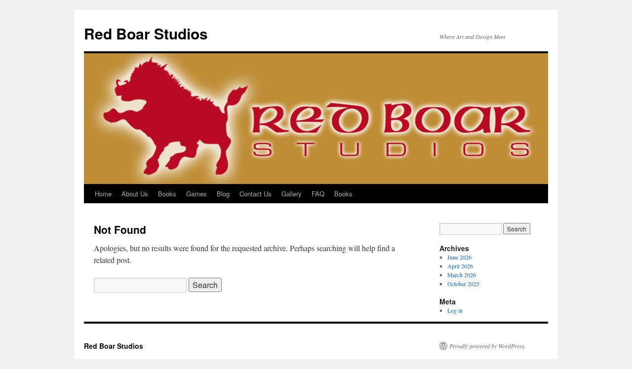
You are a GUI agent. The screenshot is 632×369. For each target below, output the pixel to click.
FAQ (318, 193)
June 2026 (459, 257)
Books (167, 193)
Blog (223, 193)
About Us (134, 193)
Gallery (291, 193)
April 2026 (460, 266)
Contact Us (255, 193)
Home (103, 193)
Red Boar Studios (146, 33)
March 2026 (461, 275)
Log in (455, 310)
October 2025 (463, 284)
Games (196, 193)
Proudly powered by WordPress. (487, 346)
